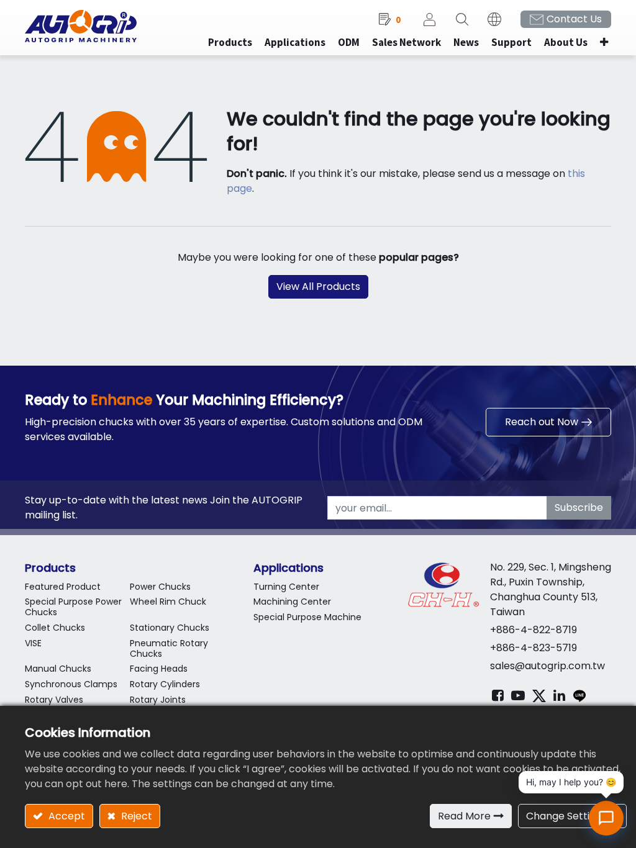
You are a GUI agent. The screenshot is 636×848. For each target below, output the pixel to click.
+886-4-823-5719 (533, 648)
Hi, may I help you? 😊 (571, 782)
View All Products (318, 286)
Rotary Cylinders (165, 684)
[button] (604, 43)
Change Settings (566, 816)
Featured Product (63, 586)
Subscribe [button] (579, 507)
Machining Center (292, 601)
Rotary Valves (54, 699)
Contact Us (574, 19)
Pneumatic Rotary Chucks (169, 648)
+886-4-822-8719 (533, 630)
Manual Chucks (58, 668)
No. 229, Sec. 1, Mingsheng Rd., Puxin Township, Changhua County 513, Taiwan (550, 589)
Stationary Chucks (169, 627)
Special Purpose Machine (307, 617)
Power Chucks (160, 586)
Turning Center (286, 586)
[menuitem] (295, 43)
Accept (65, 816)
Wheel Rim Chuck (168, 601)
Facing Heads (159, 668)
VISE (33, 643)
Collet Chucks (55, 627)
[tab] (130, 567)
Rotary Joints (158, 699)
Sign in (430, 19)
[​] (498, 695)
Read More (464, 816)
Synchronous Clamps (71, 684)
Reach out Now (541, 422)
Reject (135, 816)
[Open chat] (606, 818)
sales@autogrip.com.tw (547, 666)
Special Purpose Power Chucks (73, 606)
